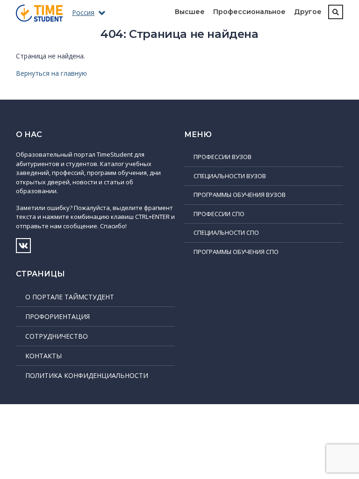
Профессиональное (249, 11)
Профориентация (57, 316)
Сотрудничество (56, 336)
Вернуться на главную (51, 73)
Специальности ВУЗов (230, 176)
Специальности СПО (226, 232)
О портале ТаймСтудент (69, 296)
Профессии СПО (219, 214)
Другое (308, 11)
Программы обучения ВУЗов (240, 194)
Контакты (43, 355)
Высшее (190, 11)
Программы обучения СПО (236, 251)
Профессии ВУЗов (222, 156)
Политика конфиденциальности (86, 375)
